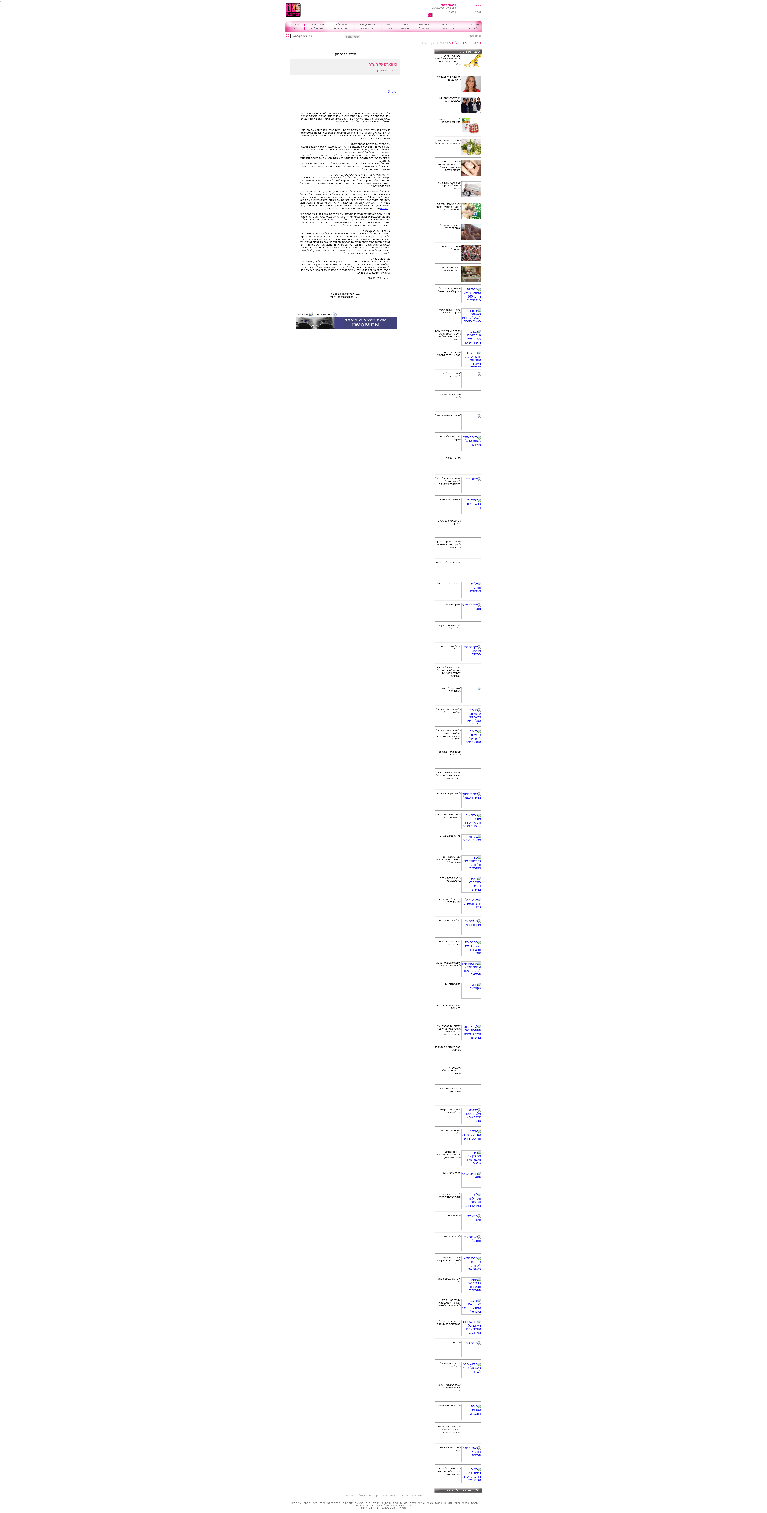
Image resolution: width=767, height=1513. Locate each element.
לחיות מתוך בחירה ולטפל (448, 793)
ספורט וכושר (367, 28)
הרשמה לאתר (448, 5)
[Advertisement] (372, 10)
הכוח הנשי (425, 24)
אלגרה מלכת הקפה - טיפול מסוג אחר (450, 1111)
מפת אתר (349, 1495)
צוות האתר (416, 1495)
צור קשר (404, 1495)
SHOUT (448, 1503)
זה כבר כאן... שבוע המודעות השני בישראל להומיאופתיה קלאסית (449, 1303)
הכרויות (403, 1503)
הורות (430, 1503)
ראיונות (307, 1503)
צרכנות (295, 24)
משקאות (402, 1508)
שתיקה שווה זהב (452, 604)
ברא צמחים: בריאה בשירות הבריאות (451, 269)
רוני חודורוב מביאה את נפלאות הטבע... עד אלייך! (448, 142)
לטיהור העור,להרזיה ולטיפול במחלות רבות (450, 1195)
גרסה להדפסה (324, 314)
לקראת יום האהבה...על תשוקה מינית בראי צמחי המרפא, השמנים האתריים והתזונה (448, 1030)
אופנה (405, 24)
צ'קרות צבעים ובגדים (450, 835)
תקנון (376, 1495)
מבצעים (389, 24)
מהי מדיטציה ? (453, 457)
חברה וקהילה (425, 28)
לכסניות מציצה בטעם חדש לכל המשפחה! (450, 120)
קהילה (330, 1503)
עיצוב (389, 28)
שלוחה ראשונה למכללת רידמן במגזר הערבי (449, 311)
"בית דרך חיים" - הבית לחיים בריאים (450, 375)
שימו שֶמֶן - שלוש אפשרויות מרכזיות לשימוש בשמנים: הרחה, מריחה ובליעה (448, 60)
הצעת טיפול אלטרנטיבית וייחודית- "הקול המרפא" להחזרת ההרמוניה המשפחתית (448, 671)
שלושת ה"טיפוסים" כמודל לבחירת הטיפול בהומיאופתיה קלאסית (448, 481)
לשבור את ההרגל (452, 1236)
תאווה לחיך (316, 28)
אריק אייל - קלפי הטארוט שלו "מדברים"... (448, 900)
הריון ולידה (374, 1508)
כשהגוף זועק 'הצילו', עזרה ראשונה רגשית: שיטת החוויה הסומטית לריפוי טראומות (448, 335)
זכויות (457, 1503)
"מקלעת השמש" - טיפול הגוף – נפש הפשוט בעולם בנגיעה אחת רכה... (448, 775)
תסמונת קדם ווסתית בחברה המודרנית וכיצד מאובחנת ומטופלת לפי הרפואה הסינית (449, 165)
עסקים (379, 1505)
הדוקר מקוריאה (453, 984)
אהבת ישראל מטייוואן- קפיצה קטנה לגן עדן (449, 99)
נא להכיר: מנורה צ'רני (450, 920)
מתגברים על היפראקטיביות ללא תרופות (451, 1070)
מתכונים (360, 1505)
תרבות (337, 1503)
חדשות (405, 28)
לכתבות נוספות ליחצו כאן (462, 1490)
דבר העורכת (449, 24)
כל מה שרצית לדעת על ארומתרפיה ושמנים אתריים (449, 1387)
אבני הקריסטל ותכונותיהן (448, 562)
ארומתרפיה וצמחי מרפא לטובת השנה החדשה (448, 964)
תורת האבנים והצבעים (449, 1405)
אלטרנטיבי (473, 28)
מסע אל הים (454, 1215)
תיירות (294, 28)
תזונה (322, 1503)
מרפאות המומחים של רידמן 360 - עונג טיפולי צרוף (449, 291)
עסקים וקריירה (367, 24)
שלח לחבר (302, 314)
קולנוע (364, 1508)
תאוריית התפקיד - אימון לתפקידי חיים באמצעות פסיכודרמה (449, 544)
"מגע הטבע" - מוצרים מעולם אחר (450, 689)
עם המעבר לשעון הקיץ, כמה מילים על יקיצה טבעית (449, 185)
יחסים (392, 1508)
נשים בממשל (390, 1505)
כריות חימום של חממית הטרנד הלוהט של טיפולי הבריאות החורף (448, 1471)
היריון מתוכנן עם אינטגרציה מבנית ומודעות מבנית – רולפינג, (448, 1154)
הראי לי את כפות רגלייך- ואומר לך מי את (449, 226)
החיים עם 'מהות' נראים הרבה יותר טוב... (449, 943)
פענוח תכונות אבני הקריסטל (451, 248)
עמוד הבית (473, 24)
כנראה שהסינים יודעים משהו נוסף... (449, 1090)
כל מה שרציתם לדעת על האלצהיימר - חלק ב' (448, 711)
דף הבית (474, 43)
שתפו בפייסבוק (345, 54)
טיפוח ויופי (386, 1503)
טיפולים (458, 43)
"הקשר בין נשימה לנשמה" (448, 415)
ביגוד (368, 1503)
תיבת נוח (456, 1342)
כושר (333, 219)
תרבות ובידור (316, 24)
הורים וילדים (341, 24)
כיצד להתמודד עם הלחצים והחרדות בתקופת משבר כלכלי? (448, 859)
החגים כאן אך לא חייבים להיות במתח (448, 78)
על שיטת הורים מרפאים (449, 583)
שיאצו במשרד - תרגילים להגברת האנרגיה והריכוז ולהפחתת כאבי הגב (448, 207)
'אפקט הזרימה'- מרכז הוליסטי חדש (450, 1132)
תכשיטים (359, 1503)
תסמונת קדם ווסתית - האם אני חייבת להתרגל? (448, 353)
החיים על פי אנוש (452, 1173)
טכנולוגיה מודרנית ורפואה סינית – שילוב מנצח (448, 816)
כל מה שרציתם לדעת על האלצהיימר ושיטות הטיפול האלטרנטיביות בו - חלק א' (448, 734)
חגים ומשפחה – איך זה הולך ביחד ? (449, 627)
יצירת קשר (475, 35)
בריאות (384, 208)
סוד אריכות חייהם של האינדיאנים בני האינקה (449, 1322)
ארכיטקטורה (405, 1505)
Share (392, 91)
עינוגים (385, 1508)
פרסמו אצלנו (364, 1495)
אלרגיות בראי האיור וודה (449, 499)
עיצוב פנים (296, 1503)
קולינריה (370, 1505)
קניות (395, 1503)
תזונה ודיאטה (341, 28)
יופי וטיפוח (449, 28)
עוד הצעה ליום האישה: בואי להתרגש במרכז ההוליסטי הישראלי (449, 1429)
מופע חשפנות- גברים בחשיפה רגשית (450, 879)
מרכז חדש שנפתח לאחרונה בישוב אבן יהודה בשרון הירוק (448, 1260)
